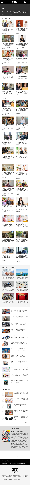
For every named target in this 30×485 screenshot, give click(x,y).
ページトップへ (15, 457)
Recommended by (22, 305)
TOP (2, 4)
